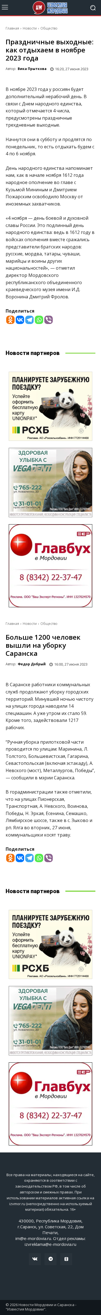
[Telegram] (29, 320)
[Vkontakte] (20, 320)
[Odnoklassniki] (10, 320)
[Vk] (35, 1259)
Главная (12, 28)
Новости (30, 28)
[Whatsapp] (39, 320)
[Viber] (48, 320)
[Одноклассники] (66, 1259)
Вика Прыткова (32, 68)
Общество (49, 28)
